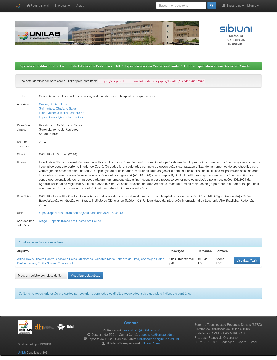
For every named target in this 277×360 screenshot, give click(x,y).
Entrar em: (233, 5)
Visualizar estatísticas (85, 275)
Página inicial (39, 5)
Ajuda (80, 5)
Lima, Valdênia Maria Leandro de (61, 112)
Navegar (61, 5)
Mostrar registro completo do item (41, 275)
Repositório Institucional (36, 66)
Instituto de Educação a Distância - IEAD (90, 66)
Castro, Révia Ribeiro (53, 104)
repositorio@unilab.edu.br (142, 330)
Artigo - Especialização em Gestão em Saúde (217, 66)
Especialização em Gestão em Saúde (152, 66)
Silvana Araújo (151, 343)
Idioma (251, 5)
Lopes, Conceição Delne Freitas (61, 117)
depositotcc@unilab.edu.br (157, 334)
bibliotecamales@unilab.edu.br (158, 339)
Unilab (22, 352)
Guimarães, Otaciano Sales (58, 108)
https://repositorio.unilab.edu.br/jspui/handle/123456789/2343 (81, 213)
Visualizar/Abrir (247, 260)
